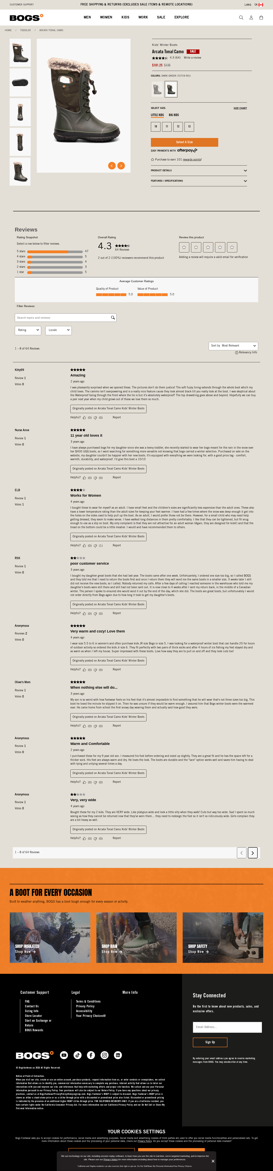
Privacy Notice (111, 1159)
